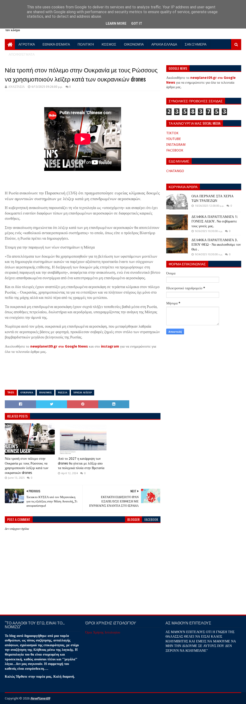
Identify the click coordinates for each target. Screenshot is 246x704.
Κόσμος (109, 44)
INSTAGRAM (175, 144)
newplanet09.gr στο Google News (59, 346)
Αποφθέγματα (22, 54)
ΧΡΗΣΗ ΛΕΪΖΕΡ (82, 392)
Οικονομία (134, 44)
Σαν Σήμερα (195, 44)
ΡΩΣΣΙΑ (62, 392)
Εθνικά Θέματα (56, 44)
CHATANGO (175, 171)
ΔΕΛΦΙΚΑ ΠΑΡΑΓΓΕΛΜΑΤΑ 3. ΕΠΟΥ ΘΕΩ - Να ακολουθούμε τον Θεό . (216, 244)
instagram (110, 346)
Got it (136, 23)
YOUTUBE (173, 139)
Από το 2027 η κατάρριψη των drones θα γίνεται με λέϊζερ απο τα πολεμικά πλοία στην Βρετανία (81, 463)
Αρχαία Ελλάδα (164, 44)
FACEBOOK (174, 150)
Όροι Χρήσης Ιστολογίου (102, 632)
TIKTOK (172, 133)
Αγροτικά (26, 44)
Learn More (116, 23)
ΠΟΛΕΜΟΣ (45, 392)
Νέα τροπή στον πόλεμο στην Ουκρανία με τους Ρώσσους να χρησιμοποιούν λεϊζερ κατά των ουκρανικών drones (26, 466)
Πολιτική (86, 44)
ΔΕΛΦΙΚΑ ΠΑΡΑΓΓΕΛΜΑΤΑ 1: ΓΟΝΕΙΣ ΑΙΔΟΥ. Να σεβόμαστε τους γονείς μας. (214, 221)
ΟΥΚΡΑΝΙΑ (26, 392)
